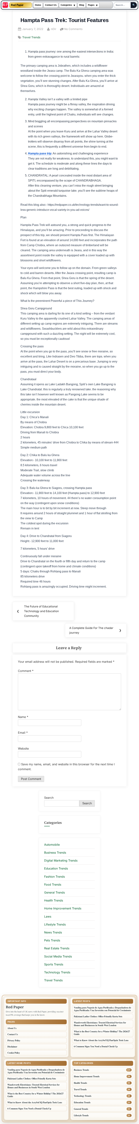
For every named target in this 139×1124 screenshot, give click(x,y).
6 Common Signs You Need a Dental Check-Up (96, 1046)
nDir (53, 29)
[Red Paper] (5, 5)
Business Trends (55, 852)
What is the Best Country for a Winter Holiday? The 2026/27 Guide (102, 1033)
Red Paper (17, 5)
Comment (25, 671)
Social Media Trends (58, 956)
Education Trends (56, 868)
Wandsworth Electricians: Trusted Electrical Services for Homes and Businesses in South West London (100, 1024)
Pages (91, 5)
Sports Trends (53, 964)
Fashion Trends (54, 876)
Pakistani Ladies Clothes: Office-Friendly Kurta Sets (98, 1016)
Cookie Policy (13, 1052)
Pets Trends (52, 940)
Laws (47, 916)
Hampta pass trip (39, 153)
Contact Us (51, 5)
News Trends (53, 932)
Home (38, 5)
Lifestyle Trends (55, 924)
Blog (81, 5)
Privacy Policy (13, 1040)
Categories (66, 5)
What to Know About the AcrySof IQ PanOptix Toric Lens (101, 1040)
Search (49, 797)
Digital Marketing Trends (60, 860)
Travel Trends (31, 37)
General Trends (54, 892)
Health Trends (53, 900)
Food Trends (52, 884)
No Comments (73, 29)
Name (23, 717)
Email (23, 732)
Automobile (52, 844)
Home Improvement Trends (62, 908)
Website (23, 748)
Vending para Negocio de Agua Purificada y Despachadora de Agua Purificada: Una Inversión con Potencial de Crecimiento (102, 1009)
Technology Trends (57, 972)
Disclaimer (12, 1046)
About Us (11, 1028)
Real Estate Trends (56, 948)
